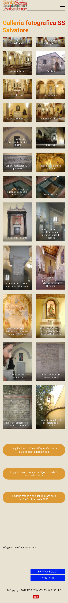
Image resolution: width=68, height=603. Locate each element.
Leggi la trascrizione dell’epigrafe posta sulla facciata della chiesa (34, 449)
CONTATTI (48, 578)
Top (36, 596)
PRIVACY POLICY (48, 571)
